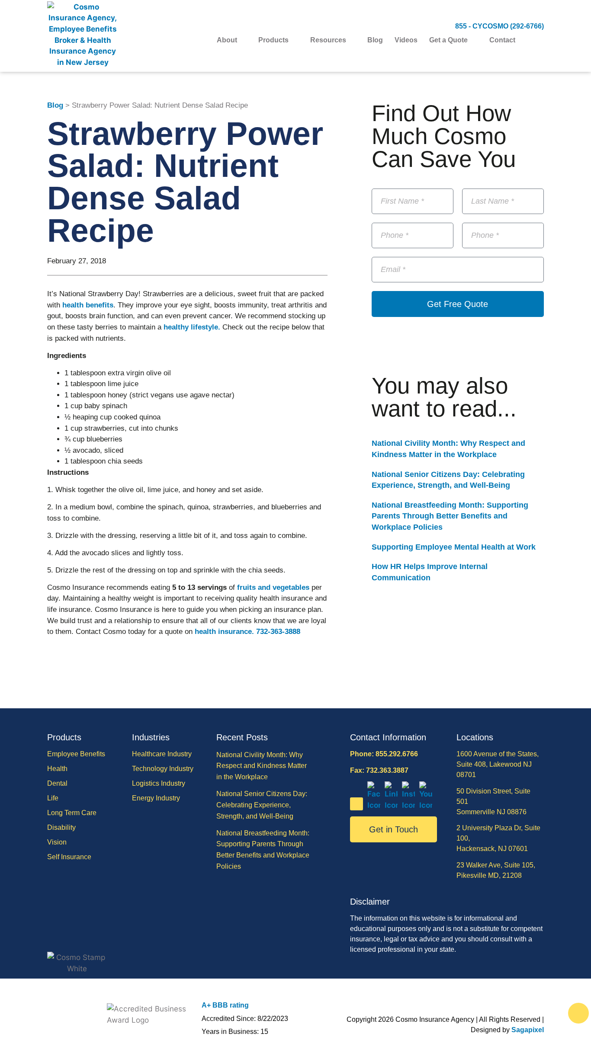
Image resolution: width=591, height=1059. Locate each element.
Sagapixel (527, 1029)
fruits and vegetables (273, 587)
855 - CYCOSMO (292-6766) (499, 26)
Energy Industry (156, 798)
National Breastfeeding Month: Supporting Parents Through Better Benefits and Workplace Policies (450, 516)
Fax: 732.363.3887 (379, 770)
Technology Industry (162, 768)
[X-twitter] (356, 803)
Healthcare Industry (162, 754)
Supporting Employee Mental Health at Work (454, 547)
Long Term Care (71, 812)
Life (52, 798)
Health (57, 768)
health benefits (87, 305)
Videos (406, 40)
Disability (61, 827)
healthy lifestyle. (192, 327)
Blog (375, 40)
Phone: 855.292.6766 (384, 754)
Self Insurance (69, 857)
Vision (57, 842)
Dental (57, 783)
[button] (538, 40)
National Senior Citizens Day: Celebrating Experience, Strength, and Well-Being (261, 804)
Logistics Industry (158, 783)
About (227, 40)
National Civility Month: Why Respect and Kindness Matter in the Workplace (261, 766)
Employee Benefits (76, 754)
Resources (328, 40)
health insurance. (224, 631)
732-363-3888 (278, 631)
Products (273, 40)
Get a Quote (448, 40)
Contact (502, 40)
